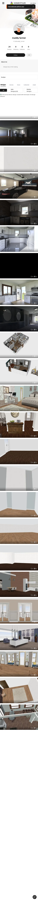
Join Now (33, 3)
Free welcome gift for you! (16, 6)
